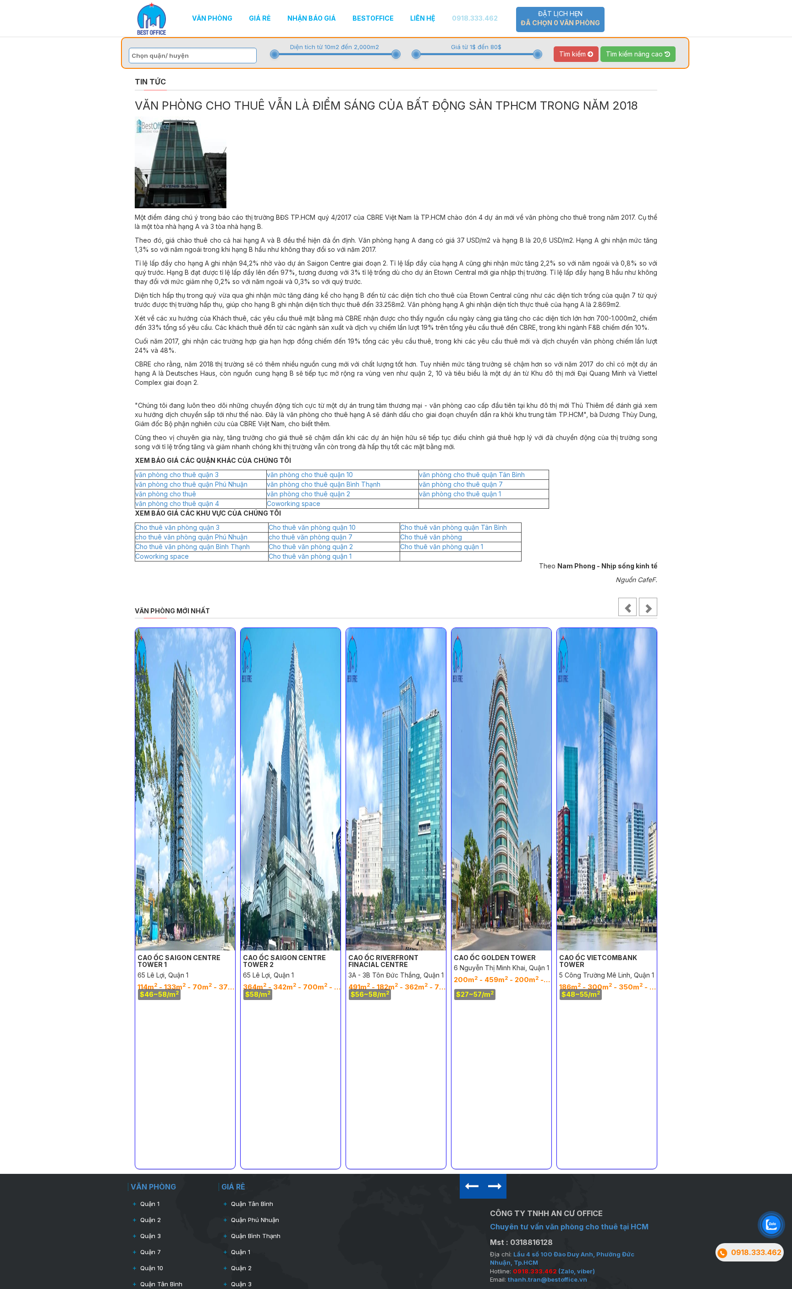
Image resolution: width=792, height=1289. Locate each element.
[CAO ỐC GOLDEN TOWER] (501, 789)
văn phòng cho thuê (165, 494)
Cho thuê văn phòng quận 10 (312, 527)
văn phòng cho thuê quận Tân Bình (472, 474)
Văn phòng (212, 18)
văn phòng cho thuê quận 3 (177, 474)
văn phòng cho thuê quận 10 (310, 474)
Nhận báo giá (311, 18)
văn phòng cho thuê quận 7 (461, 484)
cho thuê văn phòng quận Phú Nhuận (191, 537)
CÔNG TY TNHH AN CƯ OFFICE (546, 1213)
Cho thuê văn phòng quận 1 (441, 546)
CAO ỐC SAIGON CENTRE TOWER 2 (284, 961)
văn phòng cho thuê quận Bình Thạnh (323, 484)
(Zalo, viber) (554, 1271)
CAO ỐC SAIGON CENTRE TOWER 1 (179, 961)
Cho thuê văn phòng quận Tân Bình (453, 527)
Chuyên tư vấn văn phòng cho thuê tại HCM (569, 1226)
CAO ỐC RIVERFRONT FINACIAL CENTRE (383, 961)
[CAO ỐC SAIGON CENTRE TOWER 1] (185, 789)
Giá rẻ (260, 18)
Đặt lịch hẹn (560, 18)
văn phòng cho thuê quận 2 (308, 494)
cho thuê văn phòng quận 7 (310, 537)
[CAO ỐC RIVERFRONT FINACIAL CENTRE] (396, 789)
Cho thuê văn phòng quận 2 (311, 546)
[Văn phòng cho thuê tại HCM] (151, 18)
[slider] (274, 54)
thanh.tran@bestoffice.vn (547, 1279)
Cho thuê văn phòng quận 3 (177, 527)
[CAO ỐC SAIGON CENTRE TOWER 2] (291, 789)
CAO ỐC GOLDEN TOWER (495, 957)
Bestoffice (373, 18)
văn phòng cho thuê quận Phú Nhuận (191, 484)
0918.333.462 (475, 18)
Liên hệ (422, 18)
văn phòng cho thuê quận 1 (460, 494)
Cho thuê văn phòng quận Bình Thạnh (192, 546)
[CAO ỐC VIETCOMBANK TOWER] (607, 789)
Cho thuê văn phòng (431, 537)
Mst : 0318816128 (521, 1242)
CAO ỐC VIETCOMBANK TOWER (598, 961)
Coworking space (293, 503)
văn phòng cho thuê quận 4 (177, 503)
